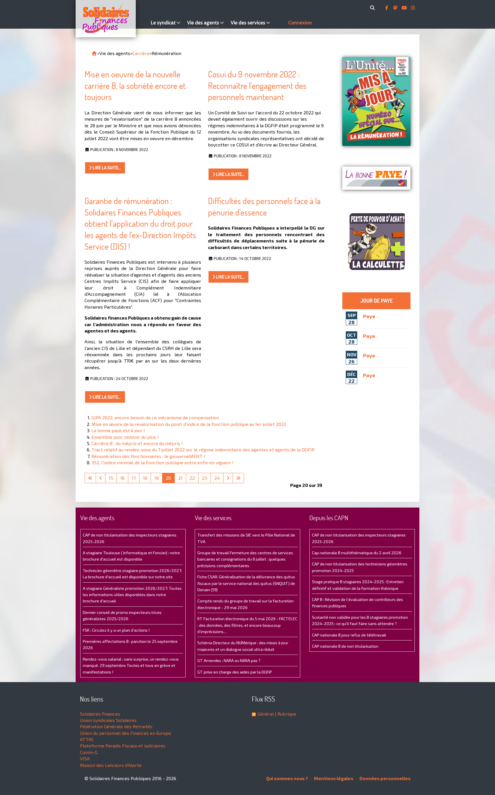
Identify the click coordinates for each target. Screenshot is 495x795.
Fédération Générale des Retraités (116, 726)
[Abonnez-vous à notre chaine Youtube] (404, 8)
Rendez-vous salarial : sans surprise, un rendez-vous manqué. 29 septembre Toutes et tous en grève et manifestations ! (131, 665)
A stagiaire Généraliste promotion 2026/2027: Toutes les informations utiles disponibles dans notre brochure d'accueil (132, 595)
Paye (369, 316)
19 (156, 478)
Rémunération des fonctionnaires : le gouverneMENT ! (148, 456)
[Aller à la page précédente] (100, 478)
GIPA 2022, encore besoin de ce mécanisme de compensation (155, 417)
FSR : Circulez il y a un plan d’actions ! (116, 630)
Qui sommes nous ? (287, 778)
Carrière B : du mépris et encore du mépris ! (137, 443)
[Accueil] (112, 18)
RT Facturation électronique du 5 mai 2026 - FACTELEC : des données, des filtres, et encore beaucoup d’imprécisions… (247, 625)
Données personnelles (384, 778)
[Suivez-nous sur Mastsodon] (395, 8)
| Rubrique (285, 713)
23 (204, 478)
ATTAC (87, 739)
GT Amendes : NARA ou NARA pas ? (228, 660)
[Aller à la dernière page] (238, 478)
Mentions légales (333, 778)
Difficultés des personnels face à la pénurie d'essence (264, 206)
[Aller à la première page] (90, 478)
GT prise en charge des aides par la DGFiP (234, 671)
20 (168, 478)
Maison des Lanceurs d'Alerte (111, 765)
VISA (85, 758)
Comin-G (89, 752)
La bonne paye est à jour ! (118, 430)
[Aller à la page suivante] (228, 478)
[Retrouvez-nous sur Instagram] (413, 8)
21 (180, 478)
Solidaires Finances (100, 713)
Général (266, 713)
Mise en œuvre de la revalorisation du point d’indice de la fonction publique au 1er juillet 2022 (188, 424)
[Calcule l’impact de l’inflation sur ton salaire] (376, 241)
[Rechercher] (373, 7)
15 (111, 478)
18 (145, 478)
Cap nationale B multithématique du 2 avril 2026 (356, 552)
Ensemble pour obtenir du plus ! (125, 437)
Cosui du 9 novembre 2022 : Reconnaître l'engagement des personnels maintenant (257, 85)
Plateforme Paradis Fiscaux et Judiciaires (122, 745)
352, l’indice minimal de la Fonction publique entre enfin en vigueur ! (162, 462)
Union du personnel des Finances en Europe (125, 733)
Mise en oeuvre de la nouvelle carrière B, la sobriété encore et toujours (135, 85)
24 (217, 478)
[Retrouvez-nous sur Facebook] (387, 8)
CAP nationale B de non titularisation (345, 646)
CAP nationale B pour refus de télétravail (349, 635)
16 (122, 478)
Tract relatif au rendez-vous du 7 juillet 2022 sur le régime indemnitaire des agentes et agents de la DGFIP (203, 449)
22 (192, 478)
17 (134, 478)
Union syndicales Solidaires (108, 720)
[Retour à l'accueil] (94, 53)
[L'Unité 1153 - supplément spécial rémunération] (376, 101)
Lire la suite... (106, 168)
